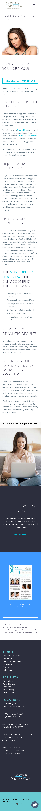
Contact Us (7, 658)
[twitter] (17, 804)
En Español (7, 670)
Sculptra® (22, 135)
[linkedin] (25, 804)
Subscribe (20, 534)
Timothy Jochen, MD (11, 655)
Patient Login (8, 681)
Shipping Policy (9, 692)
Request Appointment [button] (20, 80)
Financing (6, 686)
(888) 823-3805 (17, 750)
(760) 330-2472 (14, 747)
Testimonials (7, 664)
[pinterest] (29, 804)
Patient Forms (8, 684)
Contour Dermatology (21, 799)
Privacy (5, 667)
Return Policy (8, 689)
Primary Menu (34, 5)
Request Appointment (12, 661)
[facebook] (21, 804)
